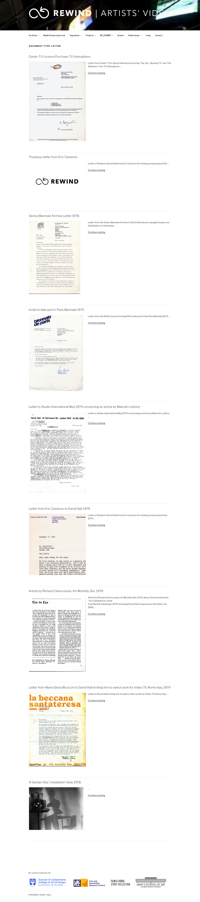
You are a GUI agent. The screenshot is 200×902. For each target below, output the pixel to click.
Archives (33, 35)
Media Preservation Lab (54, 35)
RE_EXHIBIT (105, 35)
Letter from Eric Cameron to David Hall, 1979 (59, 508)
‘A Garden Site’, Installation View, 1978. (55, 782)
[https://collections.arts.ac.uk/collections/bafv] (120, 882)
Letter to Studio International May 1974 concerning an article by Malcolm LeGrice (84, 406)
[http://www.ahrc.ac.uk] (89, 882)
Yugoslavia (74, 35)
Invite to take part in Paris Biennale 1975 (56, 309)
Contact (158, 35)
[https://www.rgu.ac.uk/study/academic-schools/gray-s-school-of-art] (151, 882)
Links (148, 35)
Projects (90, 35)
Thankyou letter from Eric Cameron (53, 157)
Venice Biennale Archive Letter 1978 (54, 216)
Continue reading (96, 73)
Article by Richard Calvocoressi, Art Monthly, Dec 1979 (66, 591)
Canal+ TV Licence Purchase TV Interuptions (59, 56)
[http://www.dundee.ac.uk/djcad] (47, 882)
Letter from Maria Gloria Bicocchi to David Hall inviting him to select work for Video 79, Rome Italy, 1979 (99, 687)
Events (121, 35)
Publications (133, 35)
